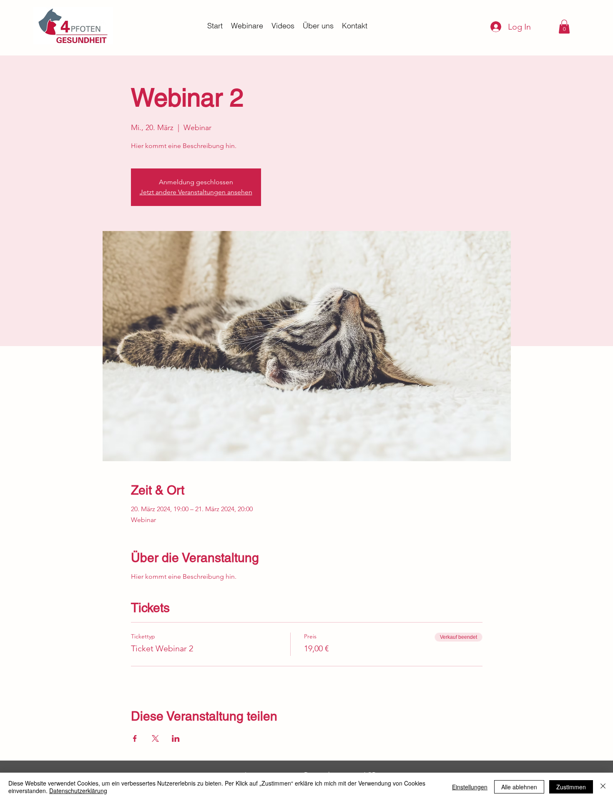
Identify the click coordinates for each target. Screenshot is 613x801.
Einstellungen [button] (469, 787)
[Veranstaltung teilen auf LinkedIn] (176, 738)
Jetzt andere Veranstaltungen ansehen (196, 192)
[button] (564, 26)
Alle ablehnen (519, 787)
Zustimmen (571, 787)
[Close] (603, 786)
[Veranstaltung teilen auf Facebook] (135, 738)
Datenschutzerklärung (78, 790)
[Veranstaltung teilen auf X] (155, 738)
